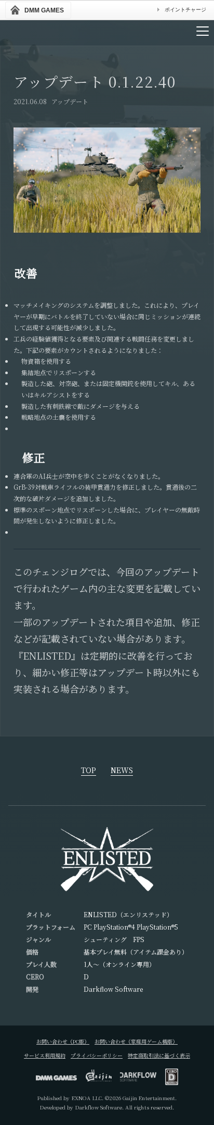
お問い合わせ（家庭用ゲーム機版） (136, 1041)
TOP (88, 770)
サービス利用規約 (44, 1055)
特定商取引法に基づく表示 (159, 1055)
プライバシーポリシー (97, 1055)
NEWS (122, 770)
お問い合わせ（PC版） (62, 1041)
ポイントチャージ (185, 9)
